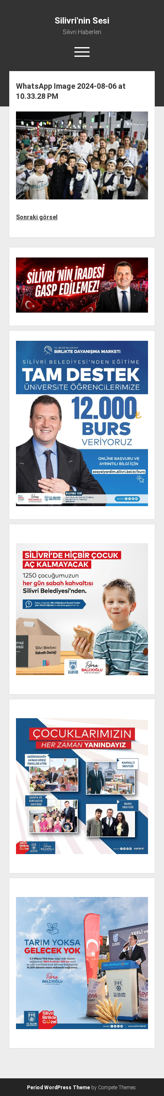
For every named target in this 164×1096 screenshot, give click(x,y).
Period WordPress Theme (58, 1088)
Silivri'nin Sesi (82, 21)
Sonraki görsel (37, 217)
